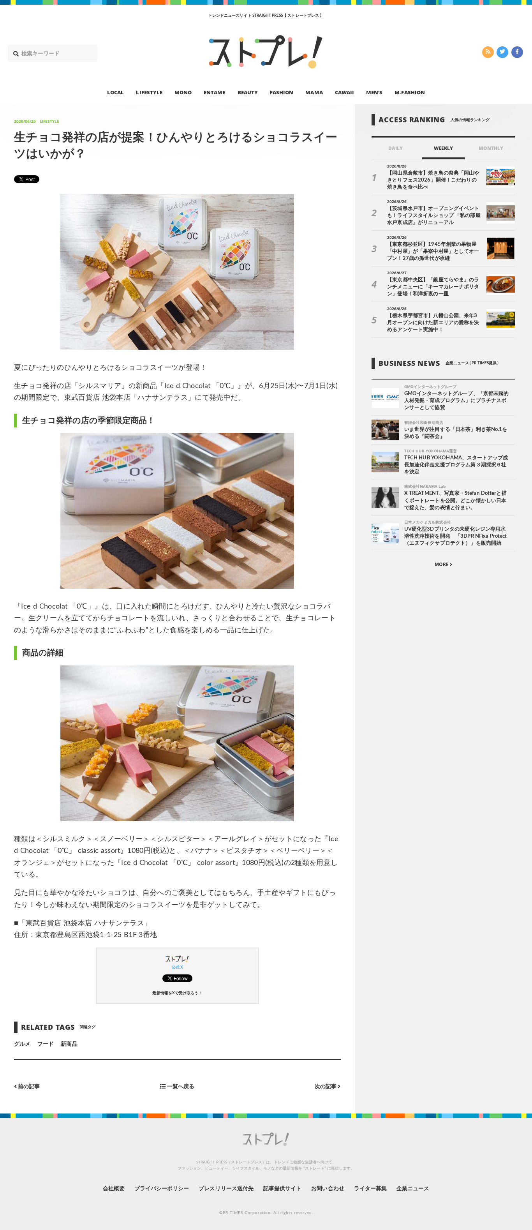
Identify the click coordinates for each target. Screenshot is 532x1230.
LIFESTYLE (149, 91)
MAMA (313, 91)
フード (45, 1044)
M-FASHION (410, 91)
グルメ (22, 1044)
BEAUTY (248, 91)
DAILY (395, 148)
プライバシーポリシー (161, 1188)
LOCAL (115, 91)
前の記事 (28, 1087)
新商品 (69, 1044)
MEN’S (374, 91)
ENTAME (214, 91)
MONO (183, 91)
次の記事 (326, 1087)
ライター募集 (370, 1188)
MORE (442, 564)
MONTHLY (491, 148)
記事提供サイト (282, 1188)
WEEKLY (443, 148)
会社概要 (114, 1188)
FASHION (281, 91)
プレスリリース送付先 (226, 1188)
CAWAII (344, 91)
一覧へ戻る (180, 1087)
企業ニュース (412, 1188)
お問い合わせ (327, 1188)
